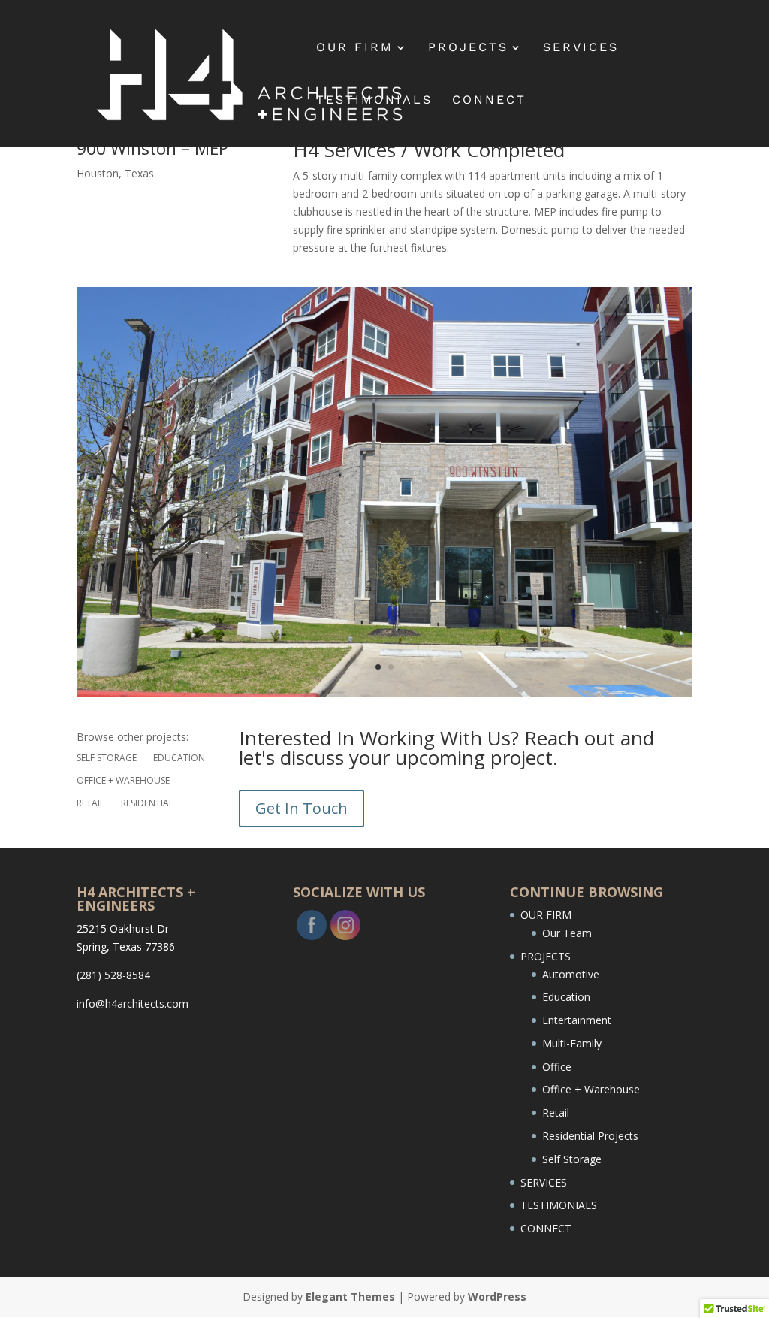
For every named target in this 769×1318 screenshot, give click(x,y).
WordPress (497, 1296)
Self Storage (107, 758)
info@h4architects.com (132, 1003)
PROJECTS (468, 48)
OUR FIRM (355, 48)
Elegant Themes (350, 1296)
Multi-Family (572, 1043)
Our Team (567, 933)
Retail (90, 803)
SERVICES (581, 48)
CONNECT (489, 101)
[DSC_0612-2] (384, 697)
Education (179, 758)
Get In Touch (301, 808)
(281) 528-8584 (113, 975)
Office (556, 1067)
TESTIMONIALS (374, 101)
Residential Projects (590, 1136)
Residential (147, 803)
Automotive (570, 974)
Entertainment (576, 1020)
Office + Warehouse (123, 781)
